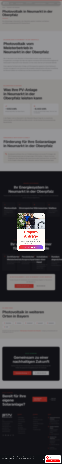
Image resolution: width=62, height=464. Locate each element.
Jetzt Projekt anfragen (30, 247)
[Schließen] (42, 215)
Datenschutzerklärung (7, 461)
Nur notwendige (44, 459)
